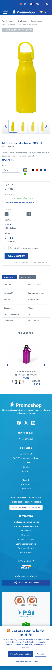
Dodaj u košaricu (16, 255)
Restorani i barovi (26, 548)
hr (24, 4)
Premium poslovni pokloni (26, 526)
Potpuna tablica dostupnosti (19, 202)
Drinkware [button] (22, 21)
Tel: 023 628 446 (26, 439)
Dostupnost (27, 277)
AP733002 (33, 24)
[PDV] (32, 4)
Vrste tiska (26, 489)
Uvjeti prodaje (26, 454)
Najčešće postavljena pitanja (26, 458)
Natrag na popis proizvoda (18, 29)
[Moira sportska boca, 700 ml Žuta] (26, 77)
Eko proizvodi (26, 552)
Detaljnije (7, 160)
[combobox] (11, 170)
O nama (26, 467)
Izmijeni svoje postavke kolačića (26, 507)
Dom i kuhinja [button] (8, 21)
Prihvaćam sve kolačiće (20, 654)
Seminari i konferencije (26, 544)
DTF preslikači (24, 561)
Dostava (26, 462)
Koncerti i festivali (26, 539)
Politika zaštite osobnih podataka (26, 502)
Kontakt (26, 471)
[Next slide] (46, 126)
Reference (26, 484)
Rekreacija (26, 535)
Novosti (26, 480)
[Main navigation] (6, 12)
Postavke (40, 654)
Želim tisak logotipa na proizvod (24, 248)
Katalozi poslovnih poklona (26, 522)
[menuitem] (13, 126)
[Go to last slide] (5, 126)
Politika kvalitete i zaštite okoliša (26, 497)
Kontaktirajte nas (29, 582)
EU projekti (26, 530)
